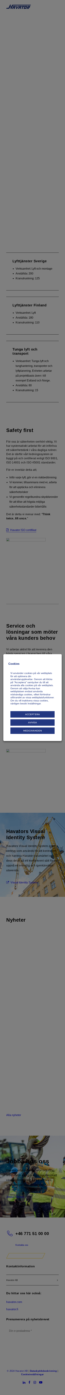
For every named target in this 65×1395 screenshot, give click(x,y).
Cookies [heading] (13, 663)
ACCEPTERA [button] (32, 714)
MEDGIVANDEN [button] (32, 730)
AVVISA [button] (32, 722)
